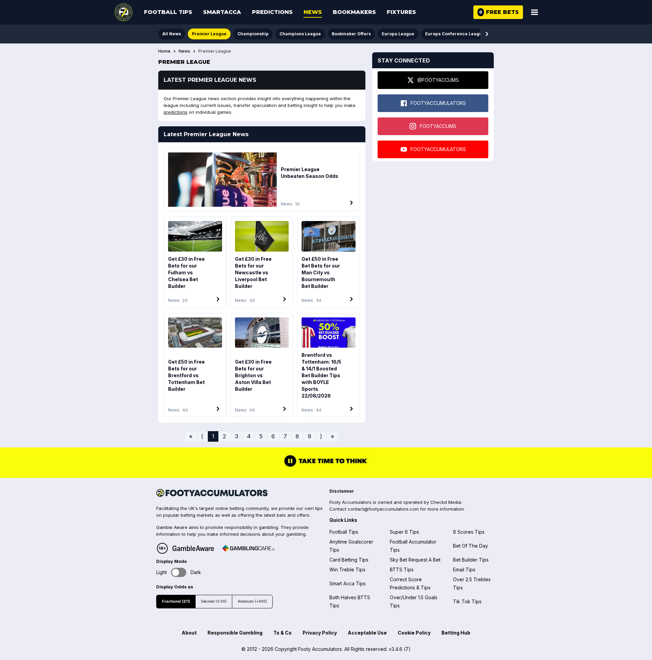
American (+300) (252, 601)
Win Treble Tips (347, 569)
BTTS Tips (402, 569)
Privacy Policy (320, 633)
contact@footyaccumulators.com (383, 509)
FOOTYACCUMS (438, 126)
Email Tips (464, 569)
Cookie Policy (414, 633)
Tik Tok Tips (467, 601)
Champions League (300, 33)
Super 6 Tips (404, 532)
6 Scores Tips (469, 532)
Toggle (178, 572)
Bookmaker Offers (351, 33)
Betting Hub (455, 633)
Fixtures (401, 12)
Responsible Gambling (234, 633)
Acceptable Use (367, 633)
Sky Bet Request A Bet (415, 560)
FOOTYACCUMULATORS (438, 103)
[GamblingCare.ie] (248, 548)
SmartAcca (222, 12)
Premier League (209, 33)
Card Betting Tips (348, 560)
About (189, 633)
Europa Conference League (455, 33)
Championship (253, 33)
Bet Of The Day (470, 546)
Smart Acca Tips (347, 583)
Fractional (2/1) (176, 601)
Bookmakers (354, 12)
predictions (175, 112)
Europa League (398, 33)
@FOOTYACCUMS (438, 80)
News (313, 12)
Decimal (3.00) (214, 601)
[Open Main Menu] (534, 12)
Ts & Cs (282, 633)
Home (164, 51)
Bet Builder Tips (471, 560)
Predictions (272, 12)
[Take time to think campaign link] (326, 465)
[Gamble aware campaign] (193, 548)
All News (171, 33)
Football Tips (168, 12)
